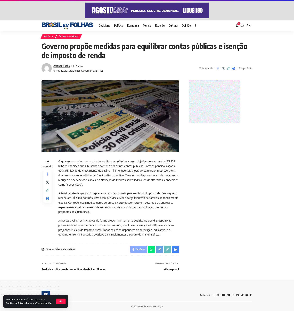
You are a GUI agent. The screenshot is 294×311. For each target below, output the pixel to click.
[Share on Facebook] (217, 68)
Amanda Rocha (61, 65)
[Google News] (228, 295)
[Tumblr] (250, 295)
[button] (61, 301)
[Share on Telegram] (159, 249)
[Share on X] (223, 68)
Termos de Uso (44, 303)
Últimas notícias (69, 36)
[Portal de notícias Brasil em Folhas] (67, 25)
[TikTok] (242, 295)
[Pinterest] (237, 295)
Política (49, 36)
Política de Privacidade (18, 303)
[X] (218, 295)
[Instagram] (233, 295)
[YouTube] (223, 295)
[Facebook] (214, 295)
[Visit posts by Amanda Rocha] (47, 68)
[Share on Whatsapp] (151, 249)
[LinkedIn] (247, 295)
